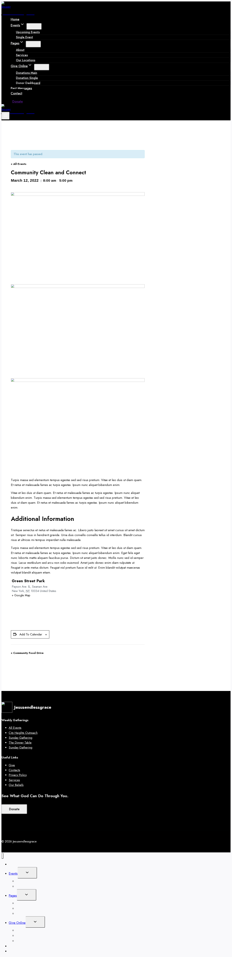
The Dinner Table (20, 742)
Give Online (17, 922)
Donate (17, 101)
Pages (13, 895)
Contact (16, 93)
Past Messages (21, 88)
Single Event (24, 37)
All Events (15, 728)
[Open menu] (5, 116)
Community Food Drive (27, 653)
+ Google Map (21, 595)
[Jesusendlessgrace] (6, 7)
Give (12, 765)
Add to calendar (30, 634)
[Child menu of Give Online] (41, 67)
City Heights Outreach (23, 733)
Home (15, 19)
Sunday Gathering (20, 737)
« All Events (18, 164)
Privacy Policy (18, 775)
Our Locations (25, 60)
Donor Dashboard (28, 83)
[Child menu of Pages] (33, 44)
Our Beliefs (16, 785)
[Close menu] (2, 856)
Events (13, 873)
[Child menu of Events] (34, 26)
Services (14, 780)
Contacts (14, 770)
